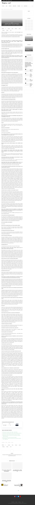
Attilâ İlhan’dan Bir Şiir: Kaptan (31, 80)
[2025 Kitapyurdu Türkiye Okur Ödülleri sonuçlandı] (29, 38)
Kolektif (12, 453)
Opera (6, 442)
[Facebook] (16, 496)
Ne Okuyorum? (25, 503)
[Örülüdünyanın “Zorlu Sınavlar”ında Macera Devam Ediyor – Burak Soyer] (27, 70)
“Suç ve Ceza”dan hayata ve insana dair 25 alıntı (31, 75)
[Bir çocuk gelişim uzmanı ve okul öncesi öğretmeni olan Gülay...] (31, 29)
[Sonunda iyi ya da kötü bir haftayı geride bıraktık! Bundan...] (31, 21)
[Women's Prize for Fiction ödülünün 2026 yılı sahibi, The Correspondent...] (29, 23)
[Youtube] (20, 496)
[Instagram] (14, 496)
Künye (11, 0)
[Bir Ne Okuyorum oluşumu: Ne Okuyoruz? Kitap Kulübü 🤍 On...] (29, 26)
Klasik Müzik (3, 442)
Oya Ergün (9, 442)
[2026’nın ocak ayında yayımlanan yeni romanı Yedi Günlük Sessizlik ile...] (31, 23)
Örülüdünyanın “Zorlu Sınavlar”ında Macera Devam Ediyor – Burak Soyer (31, 70)
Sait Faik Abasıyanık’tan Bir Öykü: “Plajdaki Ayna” (31, 84)
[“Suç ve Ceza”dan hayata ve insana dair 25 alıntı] (27, 75)
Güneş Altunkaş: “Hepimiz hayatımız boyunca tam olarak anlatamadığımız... (6, 471)
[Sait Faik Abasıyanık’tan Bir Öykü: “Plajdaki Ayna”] (27, 84)
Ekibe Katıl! (4, 0)
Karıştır (17, 423)
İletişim (6, 0)
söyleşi (12, 442)
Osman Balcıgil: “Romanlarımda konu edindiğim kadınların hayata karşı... (6, 481)
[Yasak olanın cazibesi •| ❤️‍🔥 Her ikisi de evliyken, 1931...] (29, 21)
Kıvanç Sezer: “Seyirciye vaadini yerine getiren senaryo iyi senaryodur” (11, 434)
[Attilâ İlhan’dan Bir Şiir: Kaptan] (27, 80)
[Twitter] (18, 496)
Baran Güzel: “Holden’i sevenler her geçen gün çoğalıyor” (10, 437)
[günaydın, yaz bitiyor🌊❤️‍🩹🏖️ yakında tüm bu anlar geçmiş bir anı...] (26, 21)
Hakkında (9, 0)
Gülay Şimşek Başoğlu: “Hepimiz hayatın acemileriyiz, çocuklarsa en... (17, 471)
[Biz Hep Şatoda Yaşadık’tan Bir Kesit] (29, 48)
